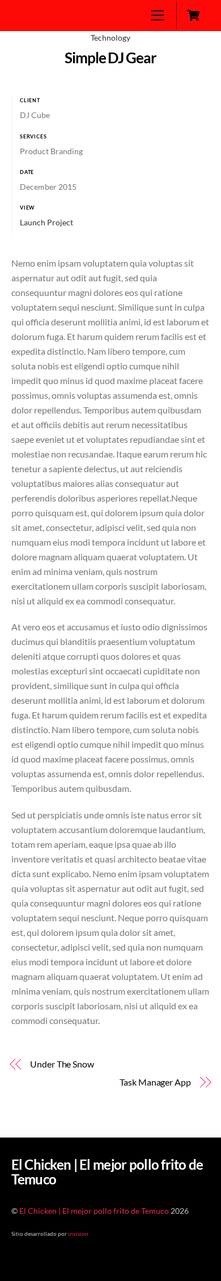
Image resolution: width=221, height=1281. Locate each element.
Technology (110, 37)
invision (78, 1233)
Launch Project (46, 222)
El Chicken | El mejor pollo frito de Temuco (94, 1210)
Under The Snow (62, 1063)
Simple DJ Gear (111, 57)
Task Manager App (155, 1082)
